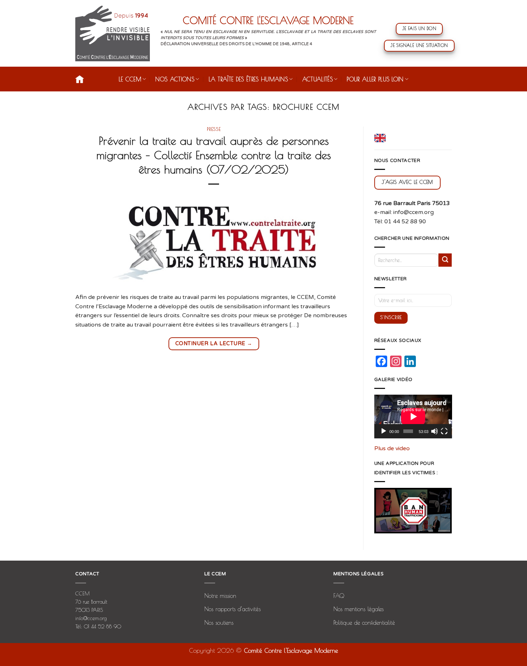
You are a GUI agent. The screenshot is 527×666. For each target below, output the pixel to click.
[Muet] (434, 431)
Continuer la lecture (213, 343)
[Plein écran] (444, 431)
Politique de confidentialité (364, 622)
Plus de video (392, 448)
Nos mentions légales (358, 609)
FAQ (338, 596)
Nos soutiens (218, 622)
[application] (413, 416)
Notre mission (220, 596)
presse (213, 129)
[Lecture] (383, 431)
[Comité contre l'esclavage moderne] (112, 33)
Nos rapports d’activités (232, 609)
